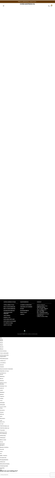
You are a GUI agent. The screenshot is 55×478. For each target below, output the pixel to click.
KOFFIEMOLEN (3, 373)
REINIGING (2, 443)
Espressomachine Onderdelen (6, 368)
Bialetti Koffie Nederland (9, 306)
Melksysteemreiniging (4, 463)
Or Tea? (1, 423)
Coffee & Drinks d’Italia (9, 304)
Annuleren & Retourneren (26, 306)
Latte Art (2, 388)
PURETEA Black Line (4, 426)
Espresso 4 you (7, 317)
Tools (1, 400)
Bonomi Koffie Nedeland (9, 310)
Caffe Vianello (7, 315)
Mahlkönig (2, 376)
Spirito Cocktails (8, 325)
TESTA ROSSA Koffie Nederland (8, 313)
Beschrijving (6, 121)
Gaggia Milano (3, 356)
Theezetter (2, 430)
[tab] (10, 121)
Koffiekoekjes (3, 435)
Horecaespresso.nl (27, 4)
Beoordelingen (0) (7, 127)
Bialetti (1, 340)
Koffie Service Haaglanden (10, 321)
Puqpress (2, 396)
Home (3, 10)
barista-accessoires (17, 104)
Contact (22, 314)
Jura (1, 453)
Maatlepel (2, 392)
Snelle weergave (22, 265)
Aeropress (2, 410)
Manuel (1, 348)
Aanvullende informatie (9, 124)
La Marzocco (3, 360)
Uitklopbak (2, 402)
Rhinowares (2, 418)
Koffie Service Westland (9, 319)
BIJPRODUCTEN (3, 432)
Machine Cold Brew (4, 447)
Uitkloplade (33, 103)
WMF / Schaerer (3, 455)
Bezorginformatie (24, 310)
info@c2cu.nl (43, 310)
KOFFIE (1, 339)
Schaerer (2, 366)
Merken (8, 10)
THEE (1, 420)
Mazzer (1, 378)
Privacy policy (23, 312)
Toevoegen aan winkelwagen (19, 91)
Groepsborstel (3, 457)
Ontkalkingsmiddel (4, 465)
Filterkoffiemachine (4, 358)
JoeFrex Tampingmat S (10, 268)
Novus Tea (2, 421)
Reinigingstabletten (4, 459)
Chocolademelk (3, 433)
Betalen (22, 308)
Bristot (1, 342)
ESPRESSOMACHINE (4, 355)
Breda (1, 344)
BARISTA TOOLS (19, 103)
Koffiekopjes (2, 437)
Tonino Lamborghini (4, 353)
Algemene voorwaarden (26, 304)
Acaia (1, 408)
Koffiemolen (2, 461)
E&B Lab (2, 414)
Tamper (1, 398)
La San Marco (3, 362)
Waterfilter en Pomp (4, 371)
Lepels (1, 390)
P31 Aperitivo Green (8, 323)
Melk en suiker (3, 439)
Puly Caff (2, 449)
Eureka (1, 374)
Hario (1, 416)
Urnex (1, 451)
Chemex (2, 412)
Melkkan (2, 394)
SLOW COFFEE (3, 406)
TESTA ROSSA (3, 351)
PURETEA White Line (4, 428)
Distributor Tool (3, 386)
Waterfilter (2, 468)
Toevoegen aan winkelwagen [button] (22, 263)
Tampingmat (13, 266)
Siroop (1, 441)
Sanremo (2, 364)
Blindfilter (2, 384)
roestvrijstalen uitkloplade (37, 104)
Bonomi (1, 346)
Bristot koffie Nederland (9, 308)
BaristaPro (15, 10)
